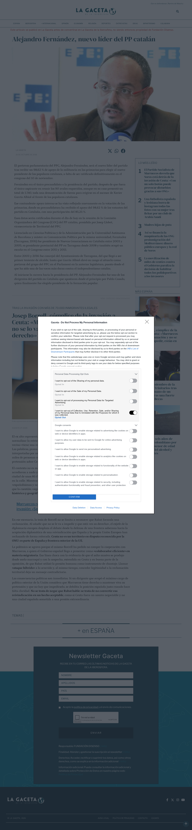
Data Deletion (79, 507)
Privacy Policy (113, 507)
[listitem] (96, 374)
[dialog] (96, 415)
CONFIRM (74, 497)
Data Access (96, 507)
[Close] (148, 323)
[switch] (133, 381)
